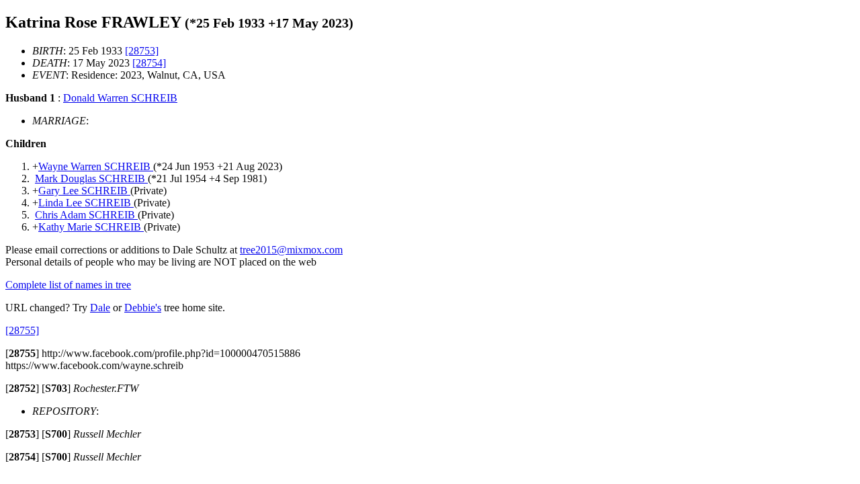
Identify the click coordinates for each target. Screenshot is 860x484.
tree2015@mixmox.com (291, 249)
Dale (100, 307)
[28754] (149, 63)
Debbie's (142, 307)
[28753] (142, 50)
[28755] (22, 330)
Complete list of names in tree (68, 284)
